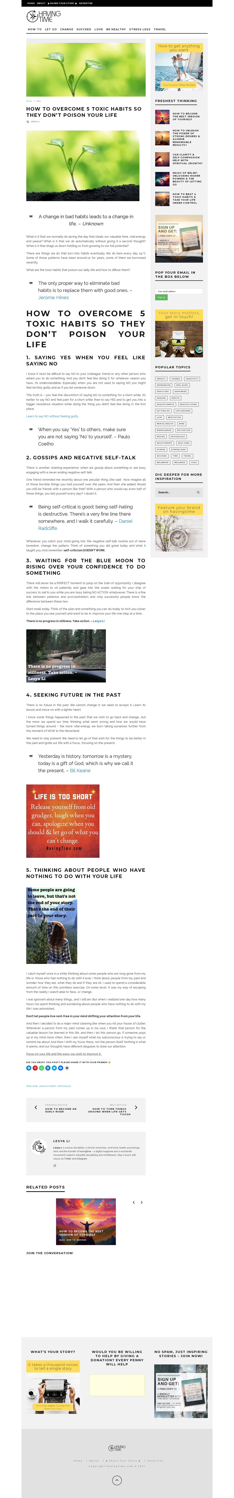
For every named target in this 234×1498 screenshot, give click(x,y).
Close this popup (83, 780)
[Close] (173, 713)
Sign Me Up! (145, 771)
